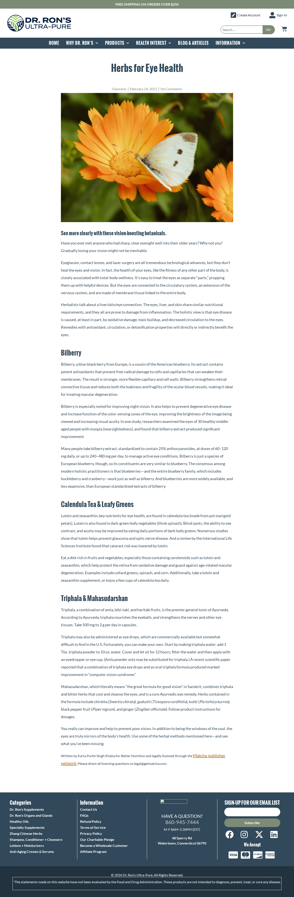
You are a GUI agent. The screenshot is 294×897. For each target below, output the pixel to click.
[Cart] (284, 29)
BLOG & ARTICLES (193, 43)
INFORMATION (228, 43)
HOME (54, 43)
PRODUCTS (114, 43)
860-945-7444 (182, 822)
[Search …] (242, 30)
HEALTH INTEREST (151, 43)
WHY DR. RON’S (79, 43)
